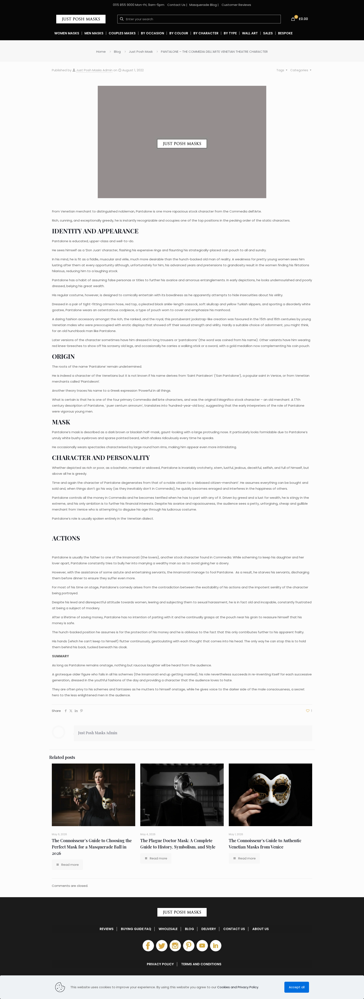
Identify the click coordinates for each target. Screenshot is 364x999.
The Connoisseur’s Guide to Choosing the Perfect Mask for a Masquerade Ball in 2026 (92, 847)
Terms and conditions (201, 964)
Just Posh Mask (141, 51)
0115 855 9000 (123, 5)
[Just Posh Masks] (81, 18)
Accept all (297, 987)
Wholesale (168, 929)
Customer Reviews (236, 5)
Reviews (107, 929)
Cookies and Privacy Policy (237, 987)
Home (101, 51)
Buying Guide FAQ (136, 929)
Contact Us (176, 5)
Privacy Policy (160, 964)
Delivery (208, 929)
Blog (117, 51)
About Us (260, 929)
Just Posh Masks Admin (94, 70)
